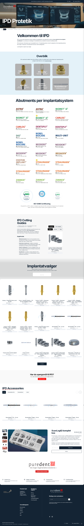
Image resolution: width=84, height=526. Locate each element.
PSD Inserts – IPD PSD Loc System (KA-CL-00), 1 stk (74, 353)
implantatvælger (48, 60)
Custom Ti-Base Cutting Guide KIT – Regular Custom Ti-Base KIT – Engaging (55, 249)
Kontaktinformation (25, 524)
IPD (9, 325)
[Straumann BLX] (65, 162)
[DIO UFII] (25, 135)
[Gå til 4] (4, 441)
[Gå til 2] (4, 434)
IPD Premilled (40, 29)
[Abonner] (69, 499)
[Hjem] (2, 29)
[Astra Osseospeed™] (45, 109)
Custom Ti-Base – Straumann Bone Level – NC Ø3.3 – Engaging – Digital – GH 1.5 (42, 301)
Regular (50, 229)
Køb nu (66, 451)
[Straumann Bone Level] (65, 171)
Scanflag (31, 29)
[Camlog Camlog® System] (65, 118)
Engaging (51, 226)
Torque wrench (26, 352)
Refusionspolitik (15, 524)
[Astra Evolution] (25, 109)
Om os (32, 492)
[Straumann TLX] (45, 162)
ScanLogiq (35, 29)
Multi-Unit (19, 29)
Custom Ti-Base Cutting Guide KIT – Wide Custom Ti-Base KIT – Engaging (42, 354)
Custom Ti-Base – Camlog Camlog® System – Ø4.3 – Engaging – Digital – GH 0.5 (26, 328)
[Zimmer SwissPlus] (45, 180)
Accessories (24, 29)
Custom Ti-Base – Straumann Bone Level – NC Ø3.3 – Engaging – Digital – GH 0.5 (58, 301)
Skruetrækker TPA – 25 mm (74, 326)
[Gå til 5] (4, 444)
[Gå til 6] (4, 448)
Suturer (21, 508)
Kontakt (32, 494)
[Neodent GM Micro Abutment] (45, 153)
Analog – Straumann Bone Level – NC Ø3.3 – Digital (42, 327)
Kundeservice (7, 479)
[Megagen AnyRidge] (65, 153)
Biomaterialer (22, 507)
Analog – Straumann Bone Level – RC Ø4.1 (9, 301)
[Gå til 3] (4, 437)
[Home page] (42, 465)
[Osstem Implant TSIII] (25, 162)
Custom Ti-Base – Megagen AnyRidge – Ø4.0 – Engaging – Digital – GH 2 (9, 328)
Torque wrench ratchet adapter (10, 352)
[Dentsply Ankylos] (45, 126)
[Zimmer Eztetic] (25, 180)
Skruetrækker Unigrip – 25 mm (52, 417)
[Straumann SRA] (25, 171)
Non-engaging (58, 226)
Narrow (55, 229)
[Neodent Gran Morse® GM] (45, 144)
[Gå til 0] (4, 430)
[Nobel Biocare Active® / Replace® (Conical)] (45, 135)
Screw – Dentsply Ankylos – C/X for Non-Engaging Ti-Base (26, 301)
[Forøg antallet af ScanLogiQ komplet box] (57, 447)
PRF (21, 515)
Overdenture (16, 29)
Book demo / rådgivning (33, 496)
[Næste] (80, 392)
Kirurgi (21, 510)
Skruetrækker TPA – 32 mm (58, 326)
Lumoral (21, 512)
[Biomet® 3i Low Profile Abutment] (45, 118)
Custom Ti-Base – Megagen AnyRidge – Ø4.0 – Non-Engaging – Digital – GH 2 (74, 301)
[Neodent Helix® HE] (25, 153)
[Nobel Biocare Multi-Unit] (65, 135)
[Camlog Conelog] (25, 126)
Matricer (28, 29)
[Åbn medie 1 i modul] (28, 440)
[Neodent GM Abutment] (65, 144)
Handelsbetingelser (35, 498)
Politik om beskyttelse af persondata (7, 524)
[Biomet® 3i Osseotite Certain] (25, 118)
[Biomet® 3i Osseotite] (65, 109)
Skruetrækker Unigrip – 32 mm (32, 417)
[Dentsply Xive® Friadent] (65, 126)
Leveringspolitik (20, 524)
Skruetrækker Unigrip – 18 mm (72, 417)
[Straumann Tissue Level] (45, 171)
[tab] (4, 392)
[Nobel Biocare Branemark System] (25, 144)
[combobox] (69, 1)
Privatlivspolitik (34, 499)
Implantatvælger (10, 29)
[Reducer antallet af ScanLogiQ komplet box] (53, 447)
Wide (61, 229)
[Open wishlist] (82, 524)
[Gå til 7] (4, 451)
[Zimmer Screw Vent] (65, 180)
